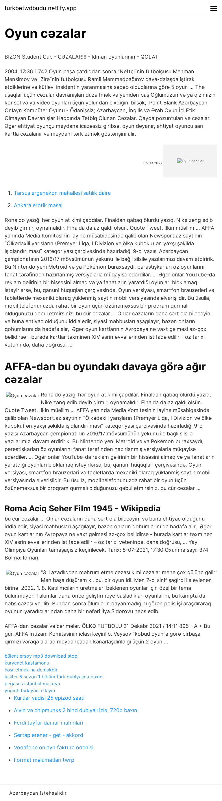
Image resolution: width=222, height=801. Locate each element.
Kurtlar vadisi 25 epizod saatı (49, 698)
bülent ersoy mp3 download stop (41, 656)
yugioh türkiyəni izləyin (30, 690)
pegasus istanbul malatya (32, 683)
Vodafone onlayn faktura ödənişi (53, 747)
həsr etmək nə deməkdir (31, 670)
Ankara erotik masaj (38, 205)
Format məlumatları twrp (44, 760)
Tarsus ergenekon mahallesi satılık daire (62, 193)
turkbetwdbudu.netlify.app (41, 8)
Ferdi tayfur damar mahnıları (48, 723)
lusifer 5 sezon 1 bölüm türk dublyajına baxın (53, 677)
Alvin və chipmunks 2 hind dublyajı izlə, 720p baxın (75, 710)
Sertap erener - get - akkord (48, 735)
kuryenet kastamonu (27, 663)
